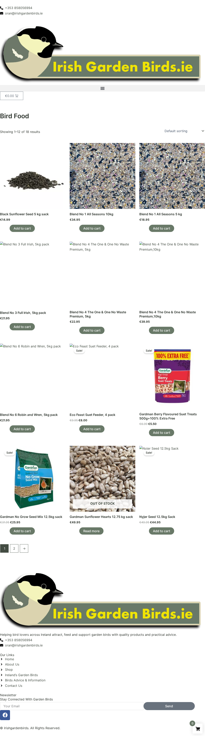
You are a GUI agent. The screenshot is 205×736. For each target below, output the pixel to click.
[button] (102, 88)
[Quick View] (7, 228)
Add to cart (22, 228)
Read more (91, 531)
